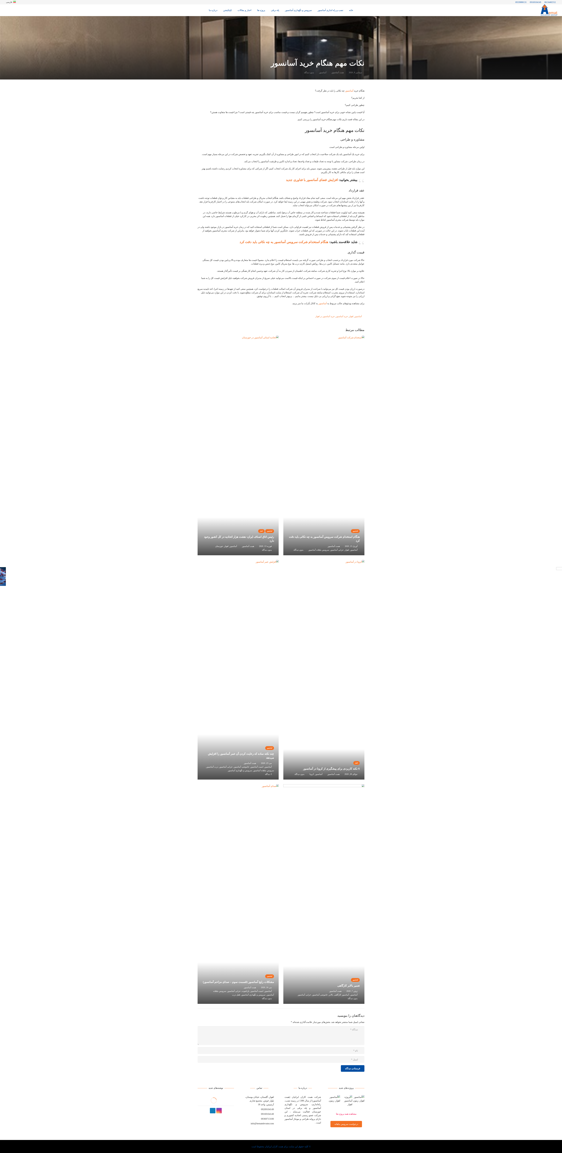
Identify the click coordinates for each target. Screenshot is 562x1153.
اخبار (261, 531)
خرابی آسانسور (337, 550)
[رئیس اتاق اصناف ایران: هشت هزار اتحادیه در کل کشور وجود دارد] (238, 445)
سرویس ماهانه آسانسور (318, 550)
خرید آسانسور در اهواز (325, 316)
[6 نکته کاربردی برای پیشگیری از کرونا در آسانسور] (323, 670)
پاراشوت (245, 991)
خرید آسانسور (342, 316)
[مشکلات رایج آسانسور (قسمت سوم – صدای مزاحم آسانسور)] (238, 894)
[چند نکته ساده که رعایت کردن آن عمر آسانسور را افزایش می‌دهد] (238, 670)
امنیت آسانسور (256, 767)
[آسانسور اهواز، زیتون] (358, 1103)
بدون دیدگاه (309, 72)
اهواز (351, 316)
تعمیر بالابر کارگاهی (348, 985)
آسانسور (322, 72)
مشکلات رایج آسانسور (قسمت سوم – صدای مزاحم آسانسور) (238, 981)
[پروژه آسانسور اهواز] (346, 1103)
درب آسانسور (212, 767)
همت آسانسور (337, 72)
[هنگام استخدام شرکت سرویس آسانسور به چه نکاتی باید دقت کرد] (323, 445)
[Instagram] (219, 1110)
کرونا (312, 774)
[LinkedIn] (212, 1110)
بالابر (331, 995)
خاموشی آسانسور (241, 767)
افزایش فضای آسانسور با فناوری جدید (312, 180)
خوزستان (219, 546)
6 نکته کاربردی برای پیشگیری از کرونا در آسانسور (331, 768)
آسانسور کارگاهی (341, 995)
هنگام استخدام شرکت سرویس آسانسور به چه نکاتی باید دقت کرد (284, 242)
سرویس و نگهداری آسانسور (240, 770)
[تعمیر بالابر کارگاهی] (323, 894)
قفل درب (236, 995)
